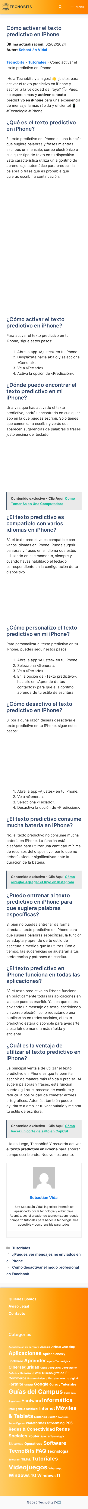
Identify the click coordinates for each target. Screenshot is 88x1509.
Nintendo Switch (45, 1417)
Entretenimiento (37, 1378)
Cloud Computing (50, 1367)
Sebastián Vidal (33, 50)
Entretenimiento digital (63, 1378)
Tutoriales (37, 62)
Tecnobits (15, 62)
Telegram (14, 1459)
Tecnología (58, 1451)
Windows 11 (48, 1475)
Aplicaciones (25, 1353)
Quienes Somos (23, 1299)
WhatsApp (55, 1468)
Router (33, 1436)
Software (54, 1443)
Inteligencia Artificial (23, 1409)
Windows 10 (22, 1475)
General (28, 1384)
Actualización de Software (24, 1346)
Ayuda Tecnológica (58, 1361)
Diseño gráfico (53, 1373)
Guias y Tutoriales (62, 1384)
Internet (47, 1408)
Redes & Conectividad (32, 1429)
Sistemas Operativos (25, 1444)
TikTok (26, 1459)
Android (45, 1346)
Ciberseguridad (24, 1367)
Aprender (35, 1360)
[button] (60, 7)
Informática (57, 1400)
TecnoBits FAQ (27, 1451)
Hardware (31, 1400)
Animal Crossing (63, 1346)
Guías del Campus (36, 1391)
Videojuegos (28, 1467)
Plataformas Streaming (45, 1423)
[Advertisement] (44, 228)
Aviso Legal (19, 1306)
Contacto (17, 1313)
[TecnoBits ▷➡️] (17, 7)
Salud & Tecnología (52, 1436)
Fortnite (16, 1384)
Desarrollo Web (30, 1373)
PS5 (69, 1423)
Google (41, 1384)
